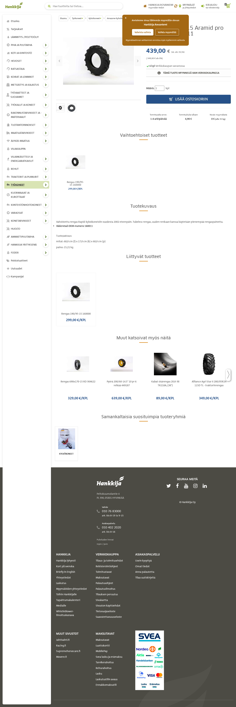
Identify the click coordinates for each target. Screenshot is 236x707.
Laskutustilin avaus (106, 679)
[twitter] (169, 485)
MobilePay (101, 651)
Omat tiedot (142, 566)
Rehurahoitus (103, 668)
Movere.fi (61, 657)
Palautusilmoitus (105, 589)
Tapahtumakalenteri (68, 600)
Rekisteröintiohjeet (107, 566)
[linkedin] (206, 485)
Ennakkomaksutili (106, 685)
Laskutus (61, 583)
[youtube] (187, 485)
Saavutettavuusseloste (109, 617)
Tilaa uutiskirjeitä (145, 577)
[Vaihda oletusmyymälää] (175, 6)
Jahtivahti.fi (63, 640)
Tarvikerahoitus (105, 662)
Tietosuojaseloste (105, 611)
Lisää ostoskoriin (191, 99)
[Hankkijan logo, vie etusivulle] (14, 5)
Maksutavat (102, 577)
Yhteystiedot (63, 577)
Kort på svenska (65, 566)
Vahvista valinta (143, 32)
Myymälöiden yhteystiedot (71, 589)
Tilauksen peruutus (107, 594)
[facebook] (178, 485)
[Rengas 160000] (98, 61)
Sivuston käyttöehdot (108, 605)
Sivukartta (102, 600)
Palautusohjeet (104, 583)
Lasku (99, 673)
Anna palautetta (144, 572)
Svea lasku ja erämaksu (109, 657)
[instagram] (196, 485)
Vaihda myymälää (167, 32)
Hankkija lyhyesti (66, 560)
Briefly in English (65, 572)
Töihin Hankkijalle (66, 594)
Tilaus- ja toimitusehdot (109, 560)
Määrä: (150, 88)
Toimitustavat (104, 572)
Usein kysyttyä (143, 560)
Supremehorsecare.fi (68, 651)
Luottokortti (103, 645)
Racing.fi (61, 645)
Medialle (61, 605)
